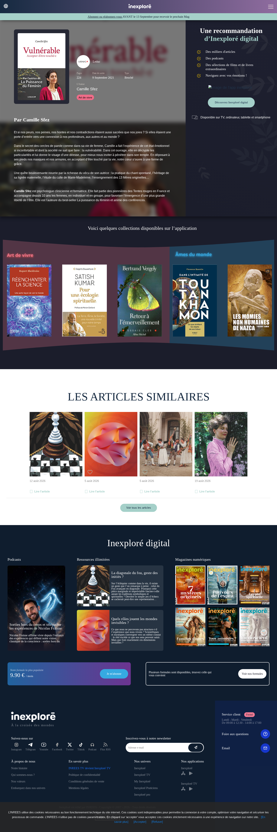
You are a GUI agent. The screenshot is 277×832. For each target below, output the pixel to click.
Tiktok (81, 749)
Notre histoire (19, 768)
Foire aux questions (235, 734)
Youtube (43, 749)
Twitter (70, 749)
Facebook (57, 749)
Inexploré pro (142, 794)
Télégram (30, 749)
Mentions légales (79, 788)
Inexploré (139, 768)
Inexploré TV (142, 774)
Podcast (92, 749)
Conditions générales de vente (86, 781)
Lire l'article (42, 491)
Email (226, 748)
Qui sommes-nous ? (23, 774)
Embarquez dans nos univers (28, 788)
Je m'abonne (114, 673)
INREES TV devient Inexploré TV (90, 768)
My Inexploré (142, 781)
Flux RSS (105, 749)
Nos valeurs (18, 781)
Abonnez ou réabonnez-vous (105, 16)
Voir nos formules (252, 673)
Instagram (16, 749)
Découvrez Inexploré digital (231, 102)
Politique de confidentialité (84, 774)
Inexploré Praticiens (146, 788)
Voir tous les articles (138, 507)
